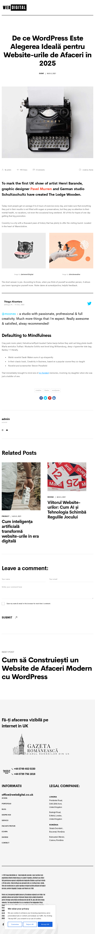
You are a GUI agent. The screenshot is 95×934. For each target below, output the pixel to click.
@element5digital (27, 274)
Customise (15, 924)
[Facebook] (41, 398)
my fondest (44, 373)
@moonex (9, 314)
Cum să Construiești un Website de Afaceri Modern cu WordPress (47, 668)
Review (51, 497)
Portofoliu (6, 804)
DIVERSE (5, 837)
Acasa (4, 798)
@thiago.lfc (8, 304)
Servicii (5, 820)
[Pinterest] (49, 398)
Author (4, 422)
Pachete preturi (8, 826)
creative (85, 170)
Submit (7, 617)
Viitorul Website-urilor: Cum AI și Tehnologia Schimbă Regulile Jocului (67, 510)
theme (91, 170)
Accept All (45, 924)
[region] (30, 917)
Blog (4, 809)
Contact (5, 843)
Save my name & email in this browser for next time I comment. (29, 603)
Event (41, 73)
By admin (8, 170)
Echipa (5, 832)
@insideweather (74, 274)
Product (5, 516)
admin (6, 419)
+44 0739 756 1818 (24, 773)
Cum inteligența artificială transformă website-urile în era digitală (20, 531)
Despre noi (6, 815)
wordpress (55, 390)
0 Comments (40, 170)
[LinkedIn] (54, 398)
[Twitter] (45, 398)
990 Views (23, 170)
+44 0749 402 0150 (24, 768)
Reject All (30, 924)
